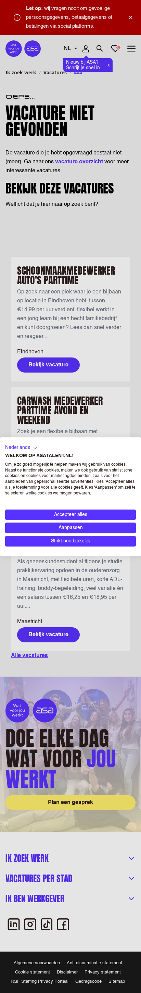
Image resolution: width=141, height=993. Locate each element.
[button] (21, 448)
